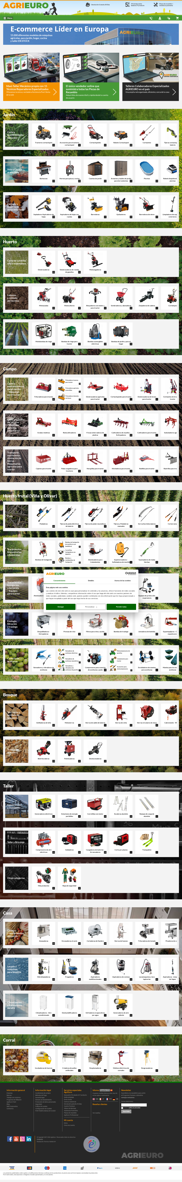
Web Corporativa (12, 1106)
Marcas (9, 1095)
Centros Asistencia (70, 1102)
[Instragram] (22, 1144)
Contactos (10, 1108)
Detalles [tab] (91, 580)
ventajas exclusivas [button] (127, 1097)
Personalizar (89, 607)
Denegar (61, 607)
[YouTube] (16, 1144)
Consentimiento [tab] (59, 580)
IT (103, 1099)
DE (116, 1099)
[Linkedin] (29, 1144)
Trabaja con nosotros (14, 1097)
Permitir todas (121, 607)
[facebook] (10, 1144)
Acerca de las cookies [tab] (122, 580)
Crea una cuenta (69, 1125)
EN (96, 1099)
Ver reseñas (96, 1113)
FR (110, 1099)
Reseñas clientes (100, 1104)
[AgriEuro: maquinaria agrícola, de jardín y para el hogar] (31, 5)
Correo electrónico (127, 1101)
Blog (8, 1104)
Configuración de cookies (43, 1108)
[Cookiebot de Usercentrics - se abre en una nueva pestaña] (127, 573)
